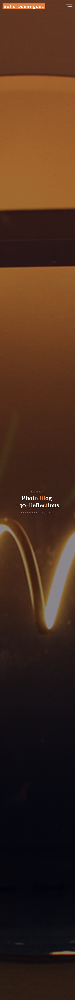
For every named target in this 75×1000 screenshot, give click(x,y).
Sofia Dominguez (24, 6)
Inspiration (37, 491)
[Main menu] (69, 6)
